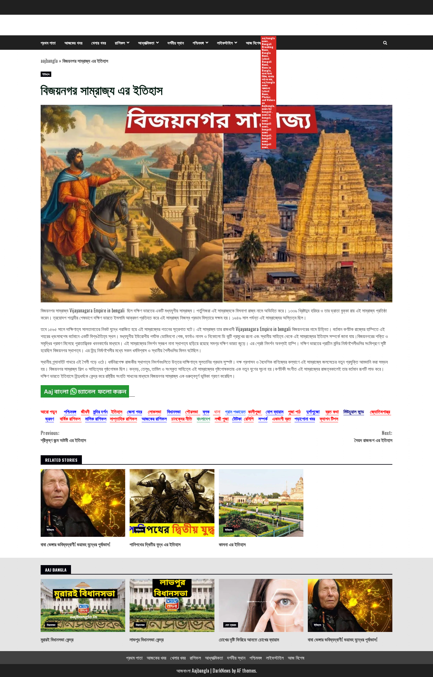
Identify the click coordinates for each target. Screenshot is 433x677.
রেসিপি (249, 418)
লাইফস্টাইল (225, 42)
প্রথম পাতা (48, 42)
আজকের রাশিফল (154, 418)
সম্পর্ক (262, 418)
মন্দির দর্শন (100, 411)
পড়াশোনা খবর (305, 418)
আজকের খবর (73, 42)
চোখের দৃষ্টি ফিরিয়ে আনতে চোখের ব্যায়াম (261, 605)
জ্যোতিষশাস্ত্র (380, 411)
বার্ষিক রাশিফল (71, 418)
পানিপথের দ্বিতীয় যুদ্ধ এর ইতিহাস (172, 503)
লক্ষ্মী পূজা (222, 418)
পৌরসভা (192, 411)
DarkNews (222, 670)
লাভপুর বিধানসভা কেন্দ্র (172, 605)
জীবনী (85, 411)
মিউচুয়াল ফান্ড (353, 411)
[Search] (385, 42)
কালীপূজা (255, 411)
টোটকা (237, 418)
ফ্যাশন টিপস (329, 418)
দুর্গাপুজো (313, 411)
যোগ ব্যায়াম (274, 411)
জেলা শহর (134, 411)
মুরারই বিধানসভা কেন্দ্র (83, 605)
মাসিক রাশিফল (95, 418)
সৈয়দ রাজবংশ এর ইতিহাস (373, 436)
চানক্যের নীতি (181, 418)
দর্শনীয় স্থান (176, 42)
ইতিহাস (45, 74)
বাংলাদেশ (203, 418)
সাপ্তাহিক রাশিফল (123, 418)
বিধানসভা (174, 411)
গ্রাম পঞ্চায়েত (235, 411)
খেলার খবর (98, 42)
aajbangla (49, 60)
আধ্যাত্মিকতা (146, 42)
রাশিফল (120, 42)
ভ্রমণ (49, 418)
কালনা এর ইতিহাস (261, 503)
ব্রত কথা (332, 411)
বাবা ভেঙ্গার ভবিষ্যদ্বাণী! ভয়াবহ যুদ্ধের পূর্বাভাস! (83, 503)
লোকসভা (154, 411)
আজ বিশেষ (255, 43)
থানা (216, 411)
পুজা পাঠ (294, 411)
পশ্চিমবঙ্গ (198, 42)
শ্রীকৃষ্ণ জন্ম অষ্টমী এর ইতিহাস (63, 436)
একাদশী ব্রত (281, 418)
